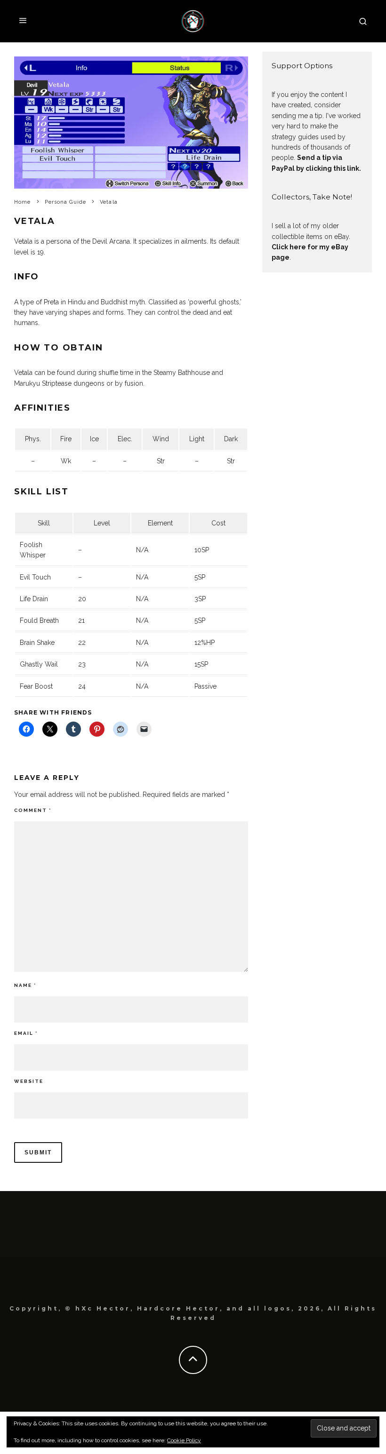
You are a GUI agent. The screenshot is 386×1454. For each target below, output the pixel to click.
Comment (32, 810)
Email (26, 1033)
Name (25, 985)
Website (28, 1081)
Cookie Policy (184, 1440)
